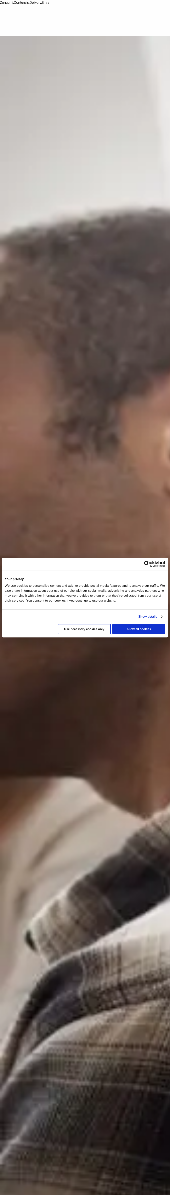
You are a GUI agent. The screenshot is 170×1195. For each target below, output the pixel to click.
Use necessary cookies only (84, 629)
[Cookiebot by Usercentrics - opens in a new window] (147, 564)
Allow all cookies (138, 629)
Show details (147, 616)
